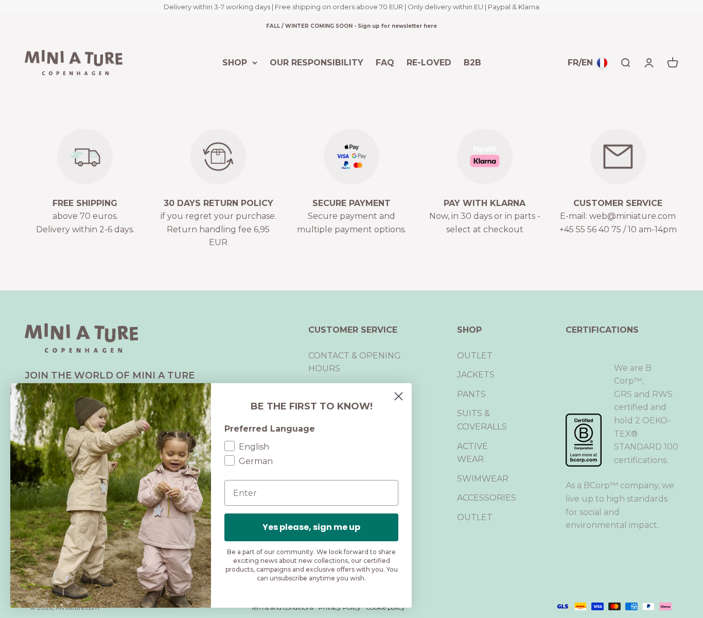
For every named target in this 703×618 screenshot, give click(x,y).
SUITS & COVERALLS (482, 420)
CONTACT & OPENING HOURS (354, 362)
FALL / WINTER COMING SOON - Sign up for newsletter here (351, 26)
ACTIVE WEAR (472, 453)
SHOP (234, 62)
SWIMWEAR (482, 479)
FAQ (385, 62)
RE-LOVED (429, 62)
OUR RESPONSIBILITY (316, 62)
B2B (472, 62)
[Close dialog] (399, 396)
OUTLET (475, 355)
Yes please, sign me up (311, 527)
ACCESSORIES (486, 498)
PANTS (471, 394)
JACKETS (476, 375)
